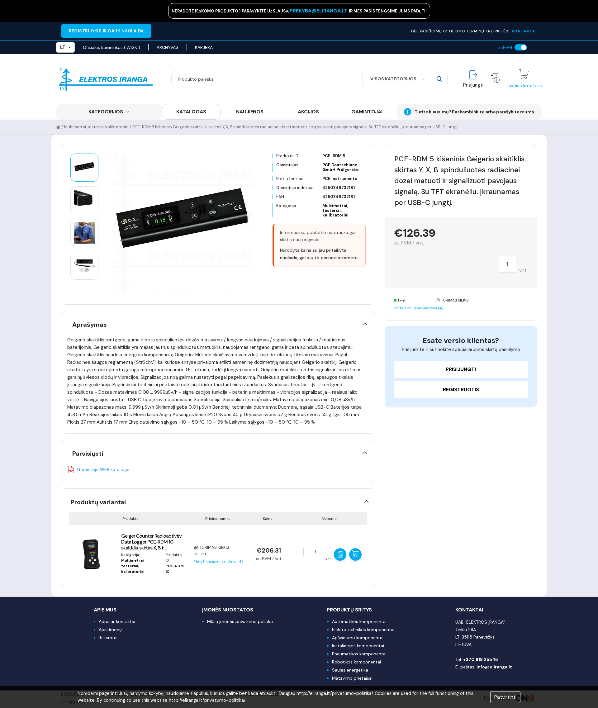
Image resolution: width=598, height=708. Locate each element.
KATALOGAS (191, 111)
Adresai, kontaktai (117, 621)
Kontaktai (469, 609)
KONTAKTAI (524, 31)
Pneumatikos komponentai (359, 654)
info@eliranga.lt (494, 667)
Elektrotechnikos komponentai (363, 629)
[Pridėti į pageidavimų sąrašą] (340, 554)
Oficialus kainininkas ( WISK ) (111, 47)
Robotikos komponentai (356, 662)
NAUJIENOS (249, 111)
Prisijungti (461, 369)
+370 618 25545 (480, 659)
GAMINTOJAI (366, 111)
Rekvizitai (108, 637)
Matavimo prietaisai (352, 678)
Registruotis (461, 389)
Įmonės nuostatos (227, 609)
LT (63, 47)
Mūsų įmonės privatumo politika (240, 621)
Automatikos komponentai (359, 621)
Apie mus (105, 609)
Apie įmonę (110, 629)
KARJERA (203, 47)
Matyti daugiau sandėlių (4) (218, 561)
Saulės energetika (350, 670)
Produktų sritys (349, 609)
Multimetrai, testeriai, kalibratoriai (96, 127)
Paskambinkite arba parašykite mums (493, 112)
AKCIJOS (308, 111)
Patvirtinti (505, 697)
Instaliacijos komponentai (358, 646)
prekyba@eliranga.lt (319, 10)
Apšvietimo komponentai (357, 637)
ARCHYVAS (167, 47)
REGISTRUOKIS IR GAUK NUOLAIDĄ (106, 31)
